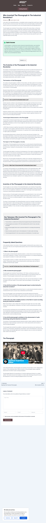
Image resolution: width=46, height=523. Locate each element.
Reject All (16, 517)
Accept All (23, 517)
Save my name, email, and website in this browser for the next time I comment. (20, 416)
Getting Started (23, 9)
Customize (8, 517)
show (25, 60)
